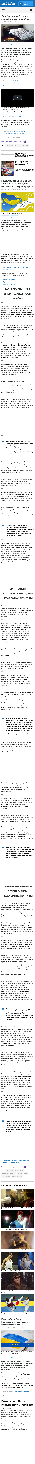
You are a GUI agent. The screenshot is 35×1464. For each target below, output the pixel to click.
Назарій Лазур (23, 189)
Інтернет (26, 145)
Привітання (19, 1171)
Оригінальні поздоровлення (13, 282)
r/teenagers (19, 116)
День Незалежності (8, 1173)
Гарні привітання (9, 279)
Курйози (18, 145)
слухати (27, 4)
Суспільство (6, 1176)
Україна (19, 1173)
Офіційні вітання (9, 284)
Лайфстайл (9, 145)
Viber (25, 141)
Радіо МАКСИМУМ (14, 138)
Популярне (10, 1171)
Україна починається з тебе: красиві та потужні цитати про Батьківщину (16, 1394)
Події (26, 1173)
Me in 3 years (7, 116)
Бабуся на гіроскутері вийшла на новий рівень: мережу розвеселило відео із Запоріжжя (16, 83)
